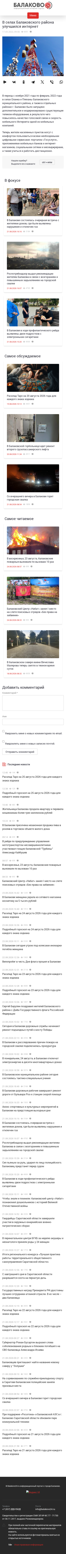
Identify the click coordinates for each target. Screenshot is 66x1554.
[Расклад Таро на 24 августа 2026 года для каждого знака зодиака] (30, 909)
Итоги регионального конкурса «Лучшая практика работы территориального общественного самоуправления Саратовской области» (31, 1258)
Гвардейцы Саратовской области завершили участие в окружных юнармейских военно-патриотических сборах (28, 1222)
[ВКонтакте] (14, 82)
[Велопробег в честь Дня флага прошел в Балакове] (30, 957)
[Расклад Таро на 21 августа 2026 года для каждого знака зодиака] (30, 1446)
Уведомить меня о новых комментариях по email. (33, 733)
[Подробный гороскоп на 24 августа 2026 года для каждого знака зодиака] (30, 925)
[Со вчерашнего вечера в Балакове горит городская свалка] (33, 478)
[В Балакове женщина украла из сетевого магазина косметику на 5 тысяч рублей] (30, 893)
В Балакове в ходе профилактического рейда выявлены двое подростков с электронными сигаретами (33, 333)
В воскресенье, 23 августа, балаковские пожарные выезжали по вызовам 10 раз (30, 560)
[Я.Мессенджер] (4, 82)
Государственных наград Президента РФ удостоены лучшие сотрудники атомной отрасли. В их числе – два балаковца (32, 1294)
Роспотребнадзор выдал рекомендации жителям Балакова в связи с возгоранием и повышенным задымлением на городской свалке (32, 278)
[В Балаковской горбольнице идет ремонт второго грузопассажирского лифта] (33, 428)
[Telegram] (33, 82)
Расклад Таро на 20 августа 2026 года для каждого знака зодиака (31, 397)
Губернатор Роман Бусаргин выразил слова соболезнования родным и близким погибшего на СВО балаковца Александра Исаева (31, 1346)
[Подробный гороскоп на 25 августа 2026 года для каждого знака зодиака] (17, 789)
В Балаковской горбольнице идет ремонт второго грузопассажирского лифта (31, 447)
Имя (4, 716)
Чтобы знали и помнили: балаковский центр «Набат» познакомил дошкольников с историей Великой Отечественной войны (33, 1202)
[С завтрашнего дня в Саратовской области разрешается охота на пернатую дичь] (30, 1270)
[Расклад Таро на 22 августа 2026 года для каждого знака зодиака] (30, 1306)
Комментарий (10, 692)
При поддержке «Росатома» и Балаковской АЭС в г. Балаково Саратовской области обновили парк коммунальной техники (32, 1418)
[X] (42, 82)
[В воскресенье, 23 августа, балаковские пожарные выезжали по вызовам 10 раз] (33, 540)
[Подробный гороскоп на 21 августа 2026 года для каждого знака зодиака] (30, 1430)
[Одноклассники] (23, 82)
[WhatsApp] (61, 82)
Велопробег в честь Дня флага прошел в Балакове (31, 961)
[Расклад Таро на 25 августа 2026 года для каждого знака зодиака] (17, 773)
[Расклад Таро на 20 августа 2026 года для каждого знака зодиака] (33, 378)
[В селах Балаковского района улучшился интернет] (30, 32)
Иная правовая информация (28, 1544)
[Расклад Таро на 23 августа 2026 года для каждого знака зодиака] (30, 970)
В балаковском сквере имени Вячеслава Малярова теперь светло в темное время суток (30, 665)
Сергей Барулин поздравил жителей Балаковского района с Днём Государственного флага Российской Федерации (33, 1010)
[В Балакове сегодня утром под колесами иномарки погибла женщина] (30, 941)
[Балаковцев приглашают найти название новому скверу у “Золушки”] (30, 1358)
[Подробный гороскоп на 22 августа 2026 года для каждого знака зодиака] (30, 1322)
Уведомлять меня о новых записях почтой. (30, 743)
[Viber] (51, 82)
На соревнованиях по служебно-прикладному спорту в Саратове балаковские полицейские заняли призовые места (33, 1382)
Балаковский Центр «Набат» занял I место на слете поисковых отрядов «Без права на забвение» (32, 612)
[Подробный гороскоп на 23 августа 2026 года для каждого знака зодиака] (30, 986)
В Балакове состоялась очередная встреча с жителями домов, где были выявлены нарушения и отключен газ (33, 223)
